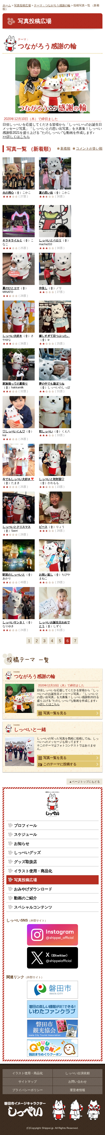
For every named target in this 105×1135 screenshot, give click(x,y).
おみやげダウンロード (33, 889)
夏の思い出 (46, 192)
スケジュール (25, 834)
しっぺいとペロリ (50, 240)
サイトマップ (27, 1081)
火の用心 (8, 192)
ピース (43, 526)
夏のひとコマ (11, 288)
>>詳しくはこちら (16, 137)
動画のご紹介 (25, 898)
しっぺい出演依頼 (77, 1073)
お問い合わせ (77, 1081)
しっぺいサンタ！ (14, 622)
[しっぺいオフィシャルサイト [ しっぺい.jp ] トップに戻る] (52, 805)
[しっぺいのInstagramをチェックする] (52, 935)
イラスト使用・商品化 (33, 871)
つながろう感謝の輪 (47, 44)
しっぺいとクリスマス (17, 526)
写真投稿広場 (22, 5)
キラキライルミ (12, 240)
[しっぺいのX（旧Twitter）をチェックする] (52, 958)
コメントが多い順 (89, 148)
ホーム (7, 5)
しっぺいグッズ (27, 852)
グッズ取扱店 (25, 861)
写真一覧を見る (55, 713)
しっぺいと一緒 (30, 729)
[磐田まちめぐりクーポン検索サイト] (52, 1048)
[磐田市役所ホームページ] (52, 990)
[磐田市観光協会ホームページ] (52, 1028)
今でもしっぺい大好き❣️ (18, 479)
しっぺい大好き (12, 335)
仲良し (43, 288)
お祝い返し (46, 574)
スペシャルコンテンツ (33, 907)
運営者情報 (77, 1090)
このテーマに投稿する (59, 764)
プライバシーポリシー (27, 1090)
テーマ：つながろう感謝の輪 (52, 5)
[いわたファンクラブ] (52, 1009)
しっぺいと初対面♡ (51, 479)
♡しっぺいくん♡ (14, 431)
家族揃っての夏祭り (15, 383)
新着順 (65, 148)
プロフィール (25, 825)
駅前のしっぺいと (14, 574)
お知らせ (21, 843)
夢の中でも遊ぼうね (51, 383)
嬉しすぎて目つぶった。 (54, 335)
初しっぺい (46, 431)
